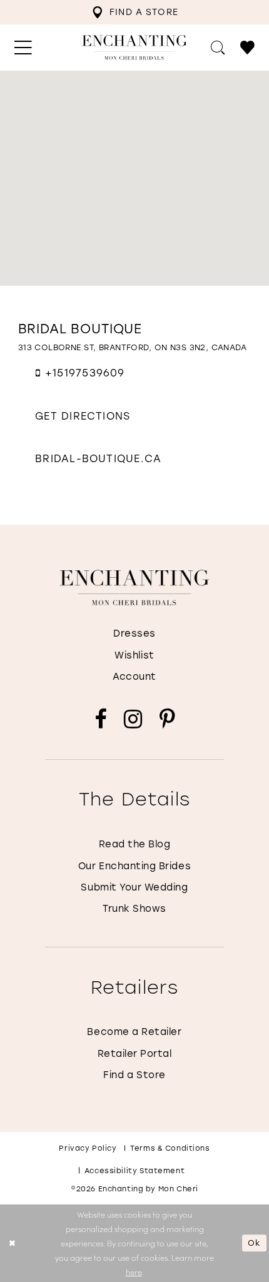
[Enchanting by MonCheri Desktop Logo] (134, 47)
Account (134, 676)
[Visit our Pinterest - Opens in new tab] (167, 720)
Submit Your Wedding (134, 887)
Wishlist (134, 655)
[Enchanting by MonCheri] (135, 587)
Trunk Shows (134, 908)
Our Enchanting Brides (134, 865)
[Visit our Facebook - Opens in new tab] (100, 720)
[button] (23, 47)
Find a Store (134, 1074)
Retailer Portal (135, 1053)
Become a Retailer (134, 1031)
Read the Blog (135, 843)
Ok (254, 1243)
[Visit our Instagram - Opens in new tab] (133, 720)
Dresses (134, 633)
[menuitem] (134, 12)
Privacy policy (87, 1148)
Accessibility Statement (134, 1170)
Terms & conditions (170, 1148)
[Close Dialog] (12, 1243)
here (134, 1271)
